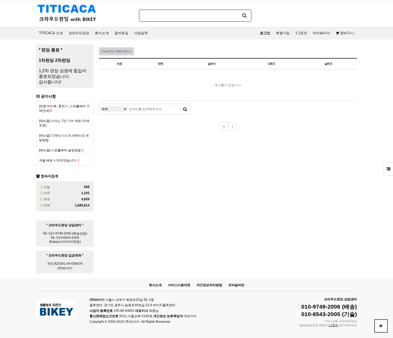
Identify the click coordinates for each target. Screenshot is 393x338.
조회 (270, 63)
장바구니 (346, 33)
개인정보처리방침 (209, 285)
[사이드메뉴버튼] (388, 169)
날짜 (327, 63)
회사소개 (102, 33)
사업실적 (141, 33)
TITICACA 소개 (51, 33)
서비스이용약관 (179, 285)
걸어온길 (121, 33)
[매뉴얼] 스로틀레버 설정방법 (61, 150)
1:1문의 (301, 33)
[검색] (244, 16)
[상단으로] (381, 326)
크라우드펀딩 (78, 33)
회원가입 (283, 33)
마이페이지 (321, 33)
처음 (223, 126)
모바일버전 (236, 285)
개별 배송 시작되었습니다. (59, 160)
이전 (232, 126)
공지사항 (48, 96)
